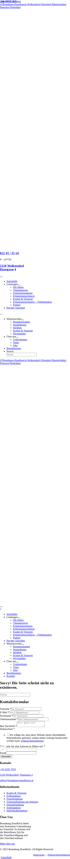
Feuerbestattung (15, 798)
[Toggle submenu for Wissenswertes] (22, 319)
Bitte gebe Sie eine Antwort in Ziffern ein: (22, 746)
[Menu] (1, 276)
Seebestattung (14, 807)
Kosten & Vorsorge (16, 793)
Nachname (6, 715)
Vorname (5, 709)
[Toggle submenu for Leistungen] (19, 285)
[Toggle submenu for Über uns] (17, 337)
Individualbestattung (17, 810)
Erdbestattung (14, 796)
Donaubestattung (15, 804)
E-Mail (4, 712)
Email (3, 753)
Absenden (6, 756)
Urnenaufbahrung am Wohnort (22, 801)
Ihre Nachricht (8, 726)
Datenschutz (7, 729)
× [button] (0, 608)
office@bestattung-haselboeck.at (16, 780)
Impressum (38, 854)
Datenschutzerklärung (32, 740)
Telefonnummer (9, 719)
